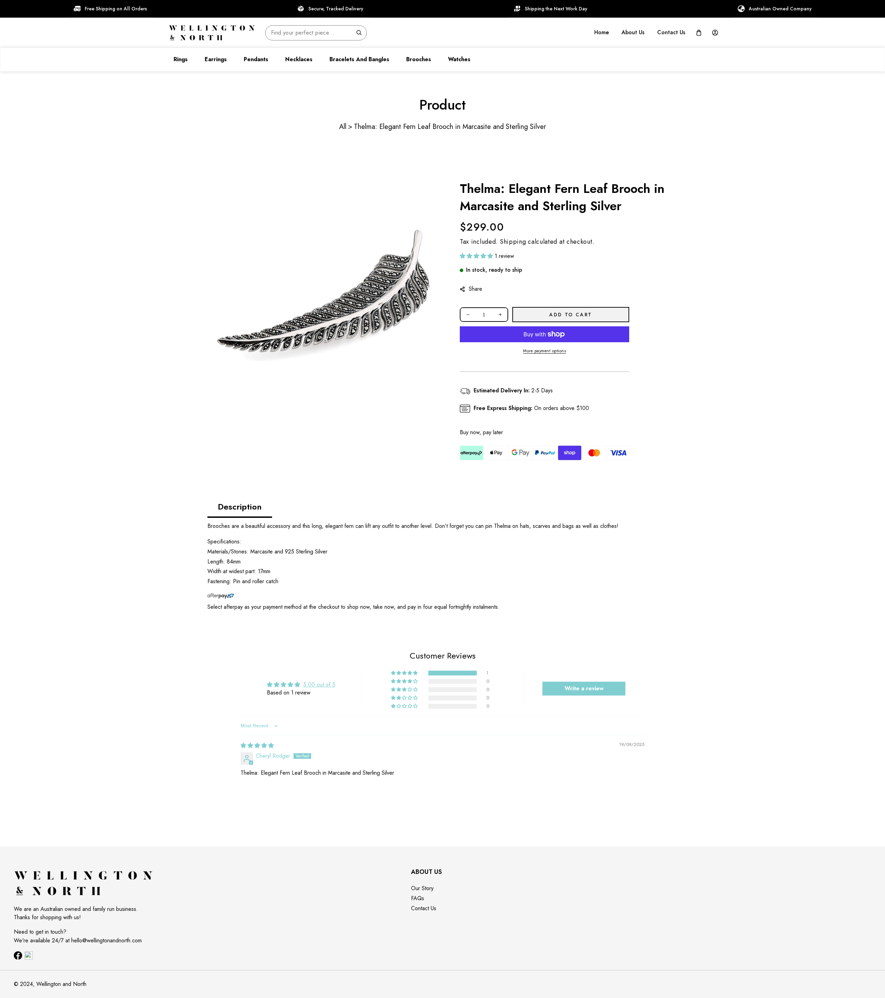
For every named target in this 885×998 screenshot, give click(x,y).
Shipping (513, 241)
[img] (257, 745)
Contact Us (423, 908)
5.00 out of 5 (319, 685)
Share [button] (475, 289)
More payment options (544, 351)
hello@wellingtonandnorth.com (106, 940)
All (342, 127)
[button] (699, 33)
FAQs (417, 898)
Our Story (422, 888)
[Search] (358, 33)
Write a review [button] (584, 688)
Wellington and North (61, 984)
